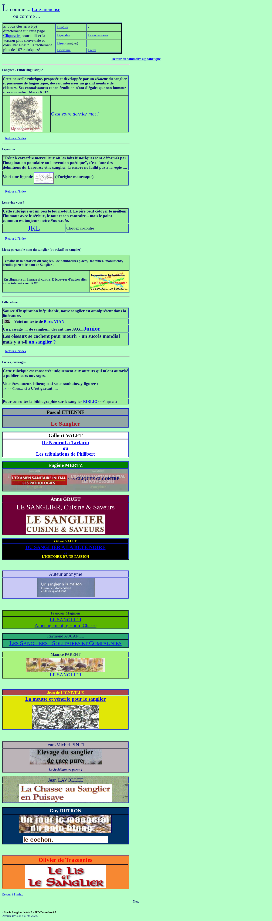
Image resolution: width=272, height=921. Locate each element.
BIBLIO (90, 401)
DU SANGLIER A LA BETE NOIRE (66, 547)
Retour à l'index (15, 138)
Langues (62, 27)
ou (65, 552)
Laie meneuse (46, 9)
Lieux (61, 43)
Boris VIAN (54, 321)
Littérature (64, 50)
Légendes (63, 35)
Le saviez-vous (98, 35)
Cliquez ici (12, 35)
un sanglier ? (42, 342)
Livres (92, 50)
